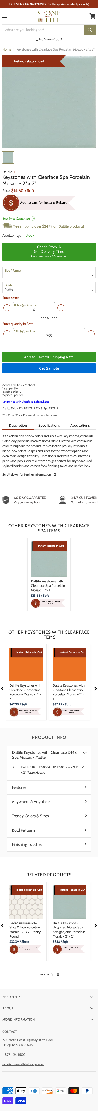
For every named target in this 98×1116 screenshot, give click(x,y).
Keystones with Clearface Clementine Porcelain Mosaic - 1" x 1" (69, 692)
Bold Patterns (23, 830)
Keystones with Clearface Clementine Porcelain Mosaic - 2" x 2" (25, 692)
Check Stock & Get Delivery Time (49, 251)
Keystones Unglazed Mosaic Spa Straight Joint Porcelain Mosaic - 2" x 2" (69, 929)
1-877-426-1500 (50, 39)
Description (18, 425)
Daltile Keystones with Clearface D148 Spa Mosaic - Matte (44, 755)
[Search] (90, 30)
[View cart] (92, 16)
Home (6, 49)
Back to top (46, 974)
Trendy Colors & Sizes (30, 816)
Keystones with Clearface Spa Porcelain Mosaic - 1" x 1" (48, 585)
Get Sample (49, 368)
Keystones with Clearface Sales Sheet (25, 401)
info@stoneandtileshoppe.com (23, 1064)
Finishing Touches (27, 844)
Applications (80, 425)
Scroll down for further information (26, 474)
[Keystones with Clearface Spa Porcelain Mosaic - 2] (49, 102)
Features (19, 787)
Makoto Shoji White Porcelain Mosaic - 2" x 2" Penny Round (25, 929)
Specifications (49, 425)
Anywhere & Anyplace (31, 801)
